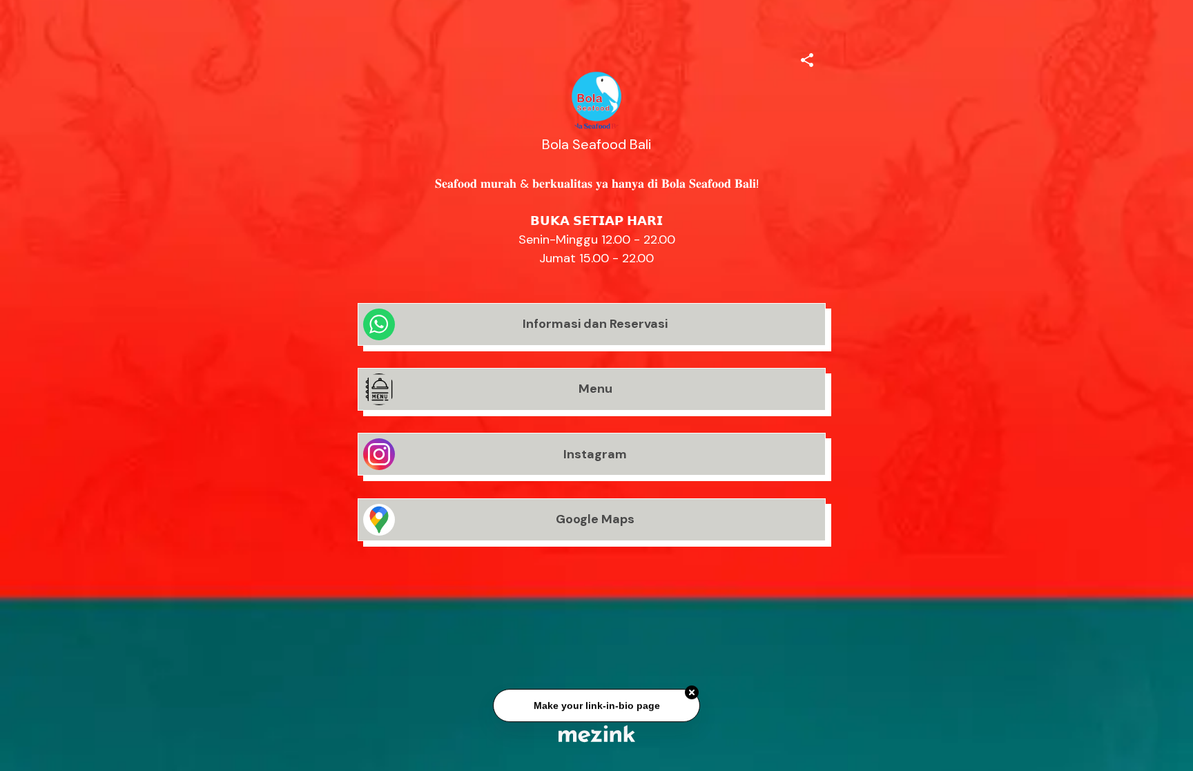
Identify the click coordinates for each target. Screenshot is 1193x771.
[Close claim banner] (692, 694)
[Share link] (807, 58)
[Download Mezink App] (597, 733)
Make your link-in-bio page (596, 706)
